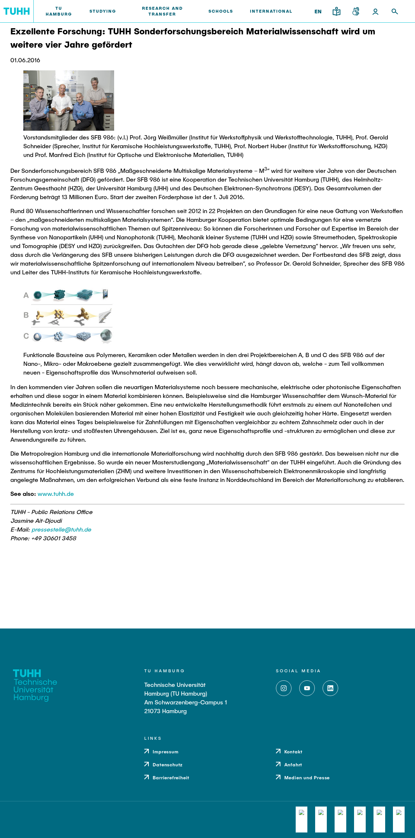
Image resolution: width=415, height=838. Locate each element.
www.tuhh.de (56, 493)
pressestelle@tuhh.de (61, 529)
